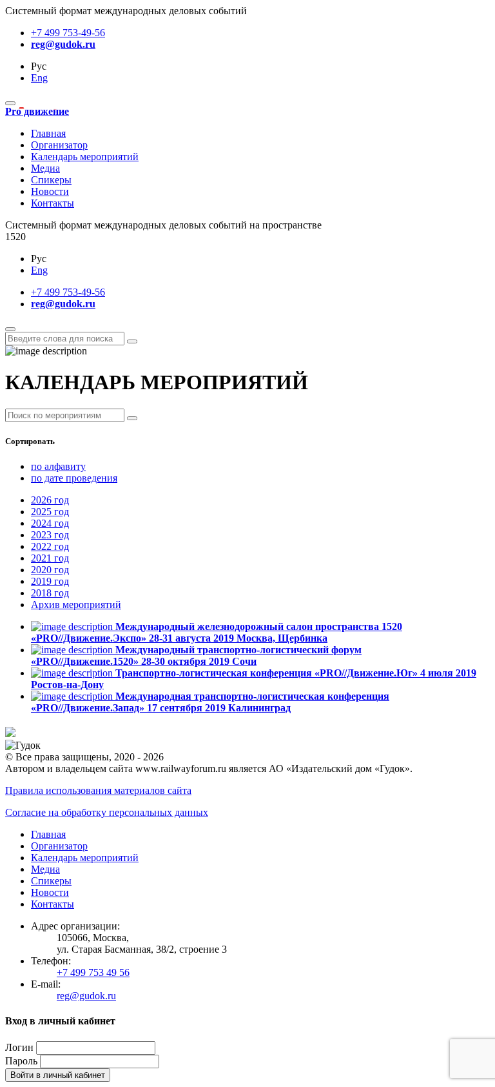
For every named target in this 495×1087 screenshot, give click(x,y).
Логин (19, 1047)
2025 (50, 511)
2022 (50, 546)
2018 (50, 592)
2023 (50, 534)
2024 (50, 523)
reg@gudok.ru (63, 44)
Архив (76, 604)
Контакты (52, 203)
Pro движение (37, 111)
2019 (50, 581)
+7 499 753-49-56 (68, 32)
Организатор (59, 144)
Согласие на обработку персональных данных (106, 812)
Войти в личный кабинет (57, 1075)
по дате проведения (74, 477)
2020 (50, 569)
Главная (48, 133)
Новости (50, 191)
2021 (50, 558)
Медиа (45, 168)
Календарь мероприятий (85, 156)
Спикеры (51, 179)
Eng (39, 77)
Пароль (21, 1060)
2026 (50, 499)
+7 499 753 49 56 (93, 972)
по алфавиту (58, 466)
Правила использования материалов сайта (98, 790)
